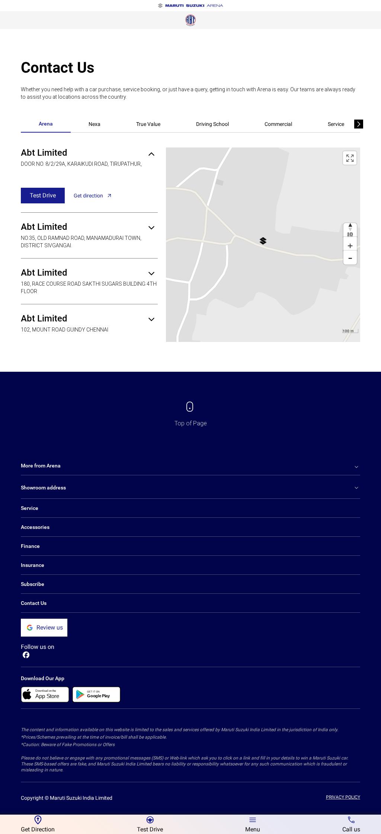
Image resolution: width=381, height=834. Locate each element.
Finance (30, 546)
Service (336, 124)
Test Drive (43, 195)
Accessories (35, 527)
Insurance (32, 565)
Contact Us (34, 603)
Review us (49, 627)
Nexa (94, 124)
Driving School (212, 124)
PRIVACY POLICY (343, 797)
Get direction (88, 196)
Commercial (278, 124)
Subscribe (32, 584)
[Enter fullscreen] (349, 158)
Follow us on (37, 646)
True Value (148, 124)
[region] (263, 245)
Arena (46, 124)
